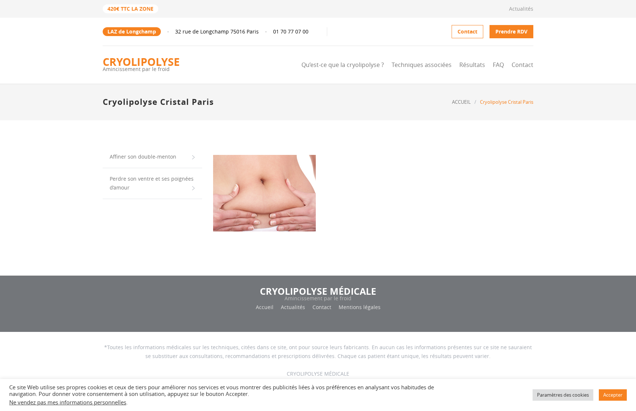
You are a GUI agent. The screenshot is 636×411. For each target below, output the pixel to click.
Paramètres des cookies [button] (563, 394)
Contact (467, 31)
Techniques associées (422, 65)
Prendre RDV (511, 31)
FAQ (498, 65)
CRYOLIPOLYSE (141, 63)
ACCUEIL (461, 102)
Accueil (264, 307)
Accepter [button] (612, 394)
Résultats (472, 65)
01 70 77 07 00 (290, 31)
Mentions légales (360, 307)
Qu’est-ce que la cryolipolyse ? (342, 65)
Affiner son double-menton (143, 156)
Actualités (521, 8)
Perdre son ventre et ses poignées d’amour (152, 183)
